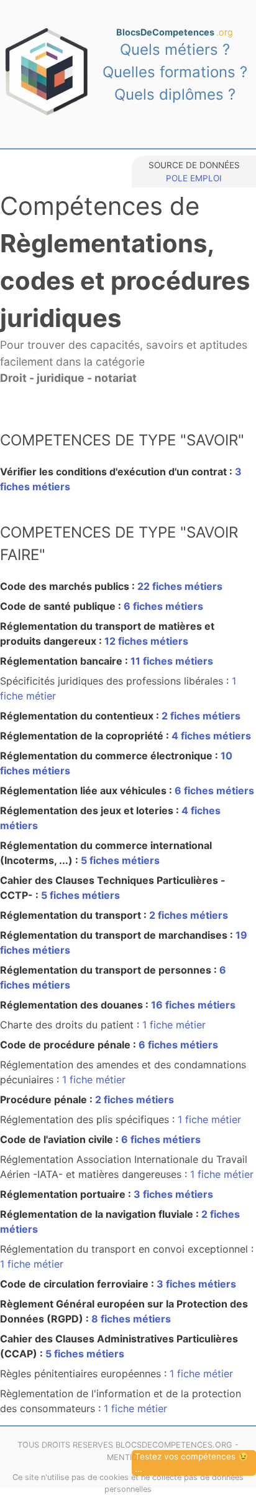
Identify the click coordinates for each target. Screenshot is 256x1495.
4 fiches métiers (211, 735)
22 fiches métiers (179, 586)
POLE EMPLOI (194, 178)
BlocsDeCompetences (174, 32)
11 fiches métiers (171, 661)
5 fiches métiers (120, 860)
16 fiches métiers (193, 1005)
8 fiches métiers (131, 1318)
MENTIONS (128, 1457)
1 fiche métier (174, 1024)
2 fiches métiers (201, 716)
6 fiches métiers (163, 606)
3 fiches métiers (173, 1194)
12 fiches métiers (146, 641)
